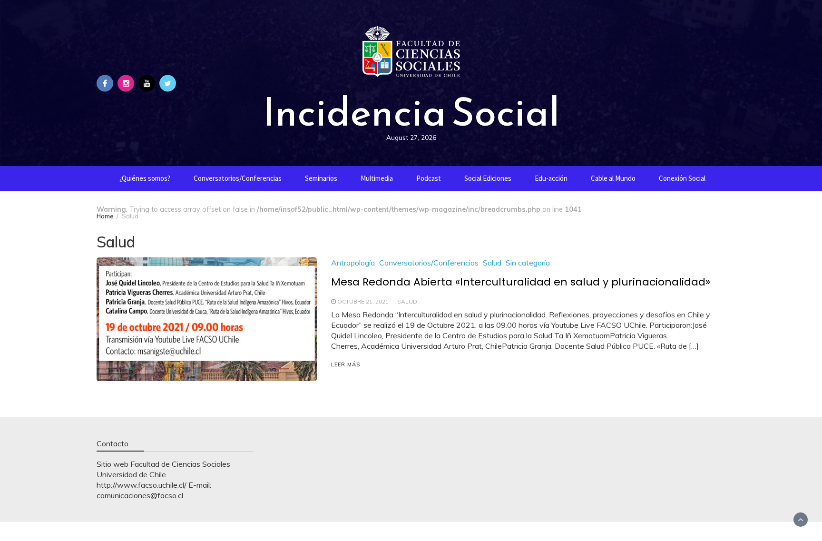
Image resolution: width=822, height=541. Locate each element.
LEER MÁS (345, 364)
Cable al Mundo (613, 178)
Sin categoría (528, 262)
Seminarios (321, 178)
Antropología (353, 262)
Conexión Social (682, 178)
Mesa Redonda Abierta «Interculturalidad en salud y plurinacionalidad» (520, 282)
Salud (492, 262)
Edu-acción (551, 178)
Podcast (428, 178)
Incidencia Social (411, 111)
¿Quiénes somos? (144, 178)
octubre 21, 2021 (363, 301)
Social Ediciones (487, 178)
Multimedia (377, 178)
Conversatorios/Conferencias (238, 178)
